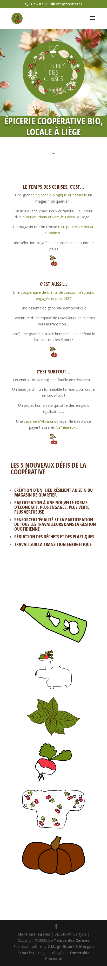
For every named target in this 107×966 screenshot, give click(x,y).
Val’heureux (65, 427)
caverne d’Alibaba (38, 421)
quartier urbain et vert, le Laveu (49, 216)
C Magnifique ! (61, 946)
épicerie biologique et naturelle (61, 195)
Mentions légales (34, 934)
